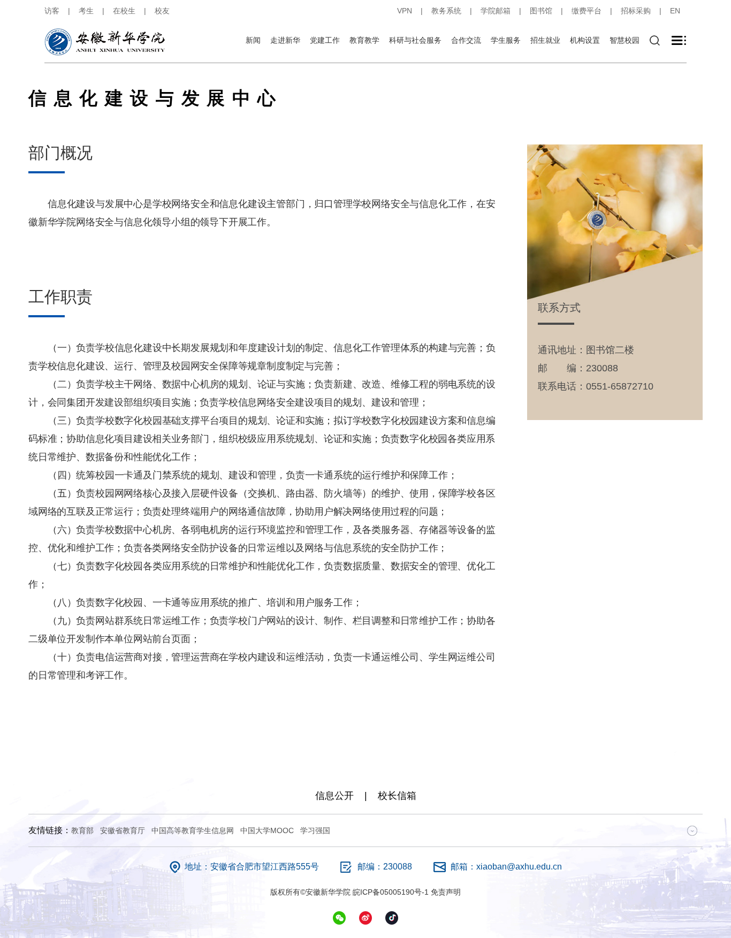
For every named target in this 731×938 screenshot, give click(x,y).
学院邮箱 (496, 10)
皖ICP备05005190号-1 (391, 892)
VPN (404, 10)
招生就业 (545, 40)
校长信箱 (397, 795)
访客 (51, 10)
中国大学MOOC (267, 830)
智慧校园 (624, 40)
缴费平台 (586, 10)
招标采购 (636, 10)
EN (675, 10)
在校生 (124, 10)
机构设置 (585, 40)
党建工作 (325, 40)
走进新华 (285, 40)
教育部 (82, 830)
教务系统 (446, 10)
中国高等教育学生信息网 (192, 830)
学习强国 (315, 830)
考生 (86, 10)
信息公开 (334, 795)
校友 (162, 10)
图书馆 (541, 10)
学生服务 (506, 40)
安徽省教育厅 (122, 830)
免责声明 (446, 892)
